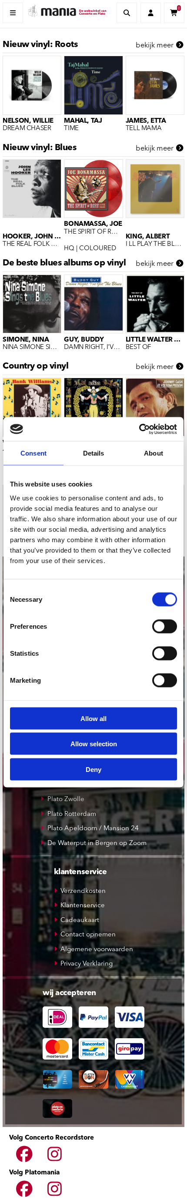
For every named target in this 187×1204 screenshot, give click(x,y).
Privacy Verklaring (86, 964)
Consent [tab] (33, 453)
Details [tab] (93, 453)
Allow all (93, 718)
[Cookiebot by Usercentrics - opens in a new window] (139, 429)
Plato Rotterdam (71, 814)
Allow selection (93, 744)
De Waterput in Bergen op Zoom (97, 843)
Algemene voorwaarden (96, 949)
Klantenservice (82, 905)
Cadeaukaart (79, 920)
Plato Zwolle (65, 799)
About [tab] (153, 453)
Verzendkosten (83, 891)
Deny (93, 769)
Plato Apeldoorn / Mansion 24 (93, 828)
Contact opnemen (88, 935)
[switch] (164, 626)
